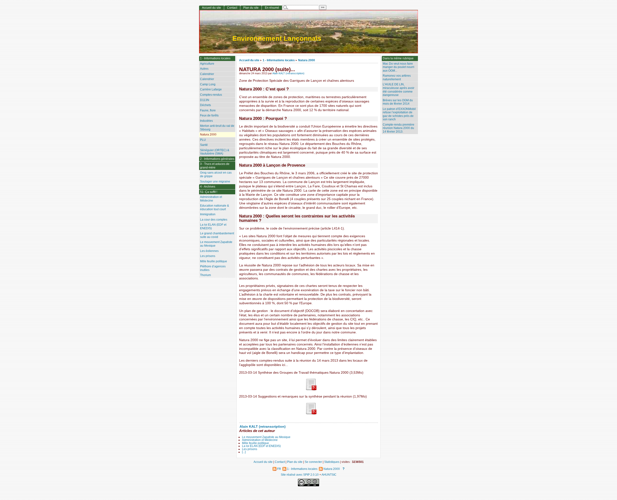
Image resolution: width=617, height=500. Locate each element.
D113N (204, 100)
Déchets (205, 105)
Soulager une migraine (215, 181)
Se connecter (313, 461)
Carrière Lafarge (211, 89)
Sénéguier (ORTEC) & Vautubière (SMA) (214, 152)
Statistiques (331, 461)
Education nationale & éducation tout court (214, 207)
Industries (206, 120)
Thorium (205, 275)
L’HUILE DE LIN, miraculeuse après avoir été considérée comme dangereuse (398, 90)
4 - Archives (207, 186)
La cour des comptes (213, 219)
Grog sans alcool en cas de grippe (216, 174)
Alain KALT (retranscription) (288, 73)
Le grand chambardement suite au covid (217, 235)
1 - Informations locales (279, 60)
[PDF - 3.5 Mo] (311, 389)
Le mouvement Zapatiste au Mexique (266, 437)
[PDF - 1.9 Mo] (311, 413)
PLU (203, 140)
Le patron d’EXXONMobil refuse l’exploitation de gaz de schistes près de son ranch (399, 114)
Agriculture (207, 63)
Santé (204, 145)
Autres (204, 68)
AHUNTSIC (329, 474)
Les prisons (249, 449)
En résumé (272, 7)
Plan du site (251, 7)
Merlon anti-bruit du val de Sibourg (217, 127)
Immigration (207, 214)
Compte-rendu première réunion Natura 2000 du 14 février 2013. (398, 128)
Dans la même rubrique (398, 58)
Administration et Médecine (260, 440)
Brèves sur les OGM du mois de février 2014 (398, 102)
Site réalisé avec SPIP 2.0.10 (300, 474)
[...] (244, 452)
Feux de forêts (209, 115)
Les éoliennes (209, 251)
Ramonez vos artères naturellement (397, 77)
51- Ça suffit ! (208, 192)
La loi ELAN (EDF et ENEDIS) (261, 446)
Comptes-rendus (211, 94)
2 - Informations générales (217, 159)
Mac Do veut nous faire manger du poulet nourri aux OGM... (398, 67)
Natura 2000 (306, 60)
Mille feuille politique (255, 443)
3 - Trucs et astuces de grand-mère (214, 165)
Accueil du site (249, 60)
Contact (232, 7)
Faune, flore (208, 110)
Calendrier (207, 74)
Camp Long (207, 84)
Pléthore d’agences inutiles (213, 268)
